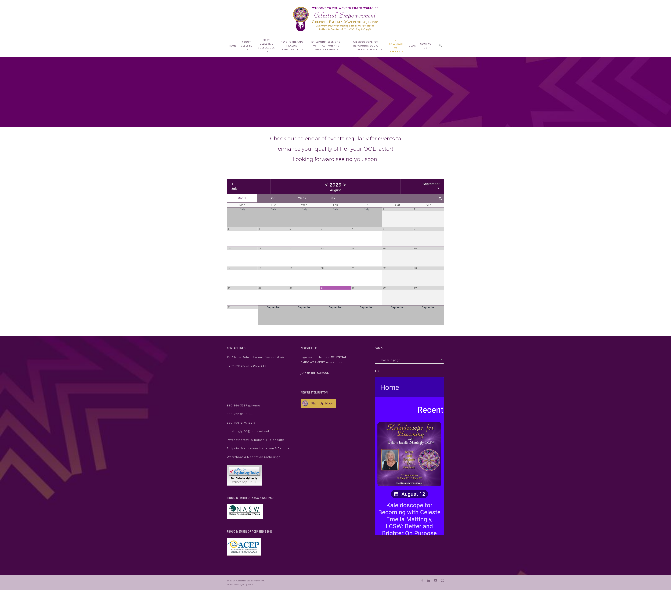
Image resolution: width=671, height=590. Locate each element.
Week (302, 198)
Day (332, 198)
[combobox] (409, 360)
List (272, 198)
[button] (440, 46)
